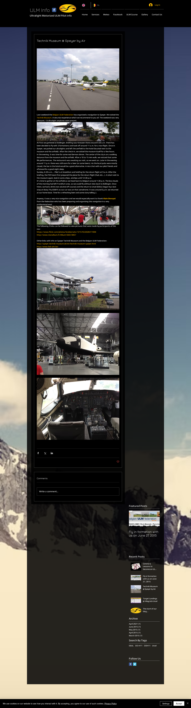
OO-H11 (138, 646)
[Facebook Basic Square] (130, 664)
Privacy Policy (110, 703)
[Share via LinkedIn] (51, 453)
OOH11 (147, 646)
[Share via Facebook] (38, 453)
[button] (106, 13)
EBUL (131, 646)
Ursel (154, 646)
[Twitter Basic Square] (134, 664)
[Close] (187, 703)
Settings (165, 703)
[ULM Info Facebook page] (54, 10)
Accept (179, 703)
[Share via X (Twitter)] (45, 453)
